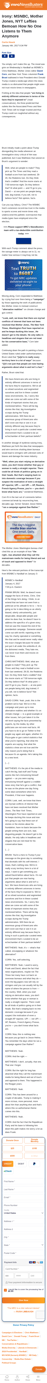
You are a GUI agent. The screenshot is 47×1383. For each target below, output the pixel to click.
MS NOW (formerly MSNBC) (14, 1355)
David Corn (7, 1336)
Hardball (23, 1351)
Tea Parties (12, 1340)
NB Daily (33, 1355)
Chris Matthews (31, 1332)
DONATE (23, 241)
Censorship (7, 1359)
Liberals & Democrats (27, 1348)
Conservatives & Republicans (15, 1344)
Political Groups (9, 1363)
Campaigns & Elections (12, 1332)
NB (3, 1340)
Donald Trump (20, 1336)
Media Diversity (8, 1348)
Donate (39, 1369)
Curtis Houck (8, 42)
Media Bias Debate (22, 1359)
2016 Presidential (9, 1351)
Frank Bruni (34, 1336)
